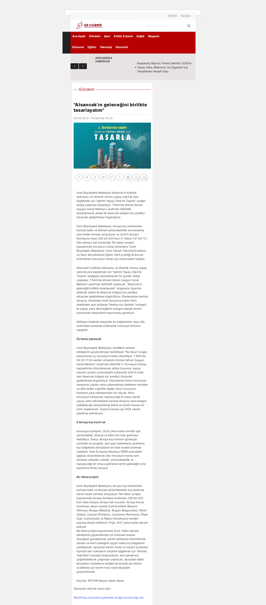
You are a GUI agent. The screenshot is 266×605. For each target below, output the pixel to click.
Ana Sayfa (78, 36)
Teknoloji (106, 47)
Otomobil (121, 47)
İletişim (172, 15)
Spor (107, 36)
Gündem (94, 36)
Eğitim (92, 47)
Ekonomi (78, 47)
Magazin (153, 36)
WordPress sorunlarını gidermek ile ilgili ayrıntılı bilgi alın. (109, 597)
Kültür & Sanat (123, 36)
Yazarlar (186, 15)
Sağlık (140, 36)
